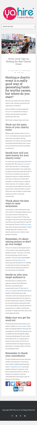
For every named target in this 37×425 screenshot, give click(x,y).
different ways (26, 224)
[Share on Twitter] (13, 383)
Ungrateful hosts (16, 367)
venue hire (21, 260)
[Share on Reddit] (23, 383)
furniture (8, 111)
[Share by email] (21, 389)
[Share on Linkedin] (16, 389)
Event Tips (20, 72)
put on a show (25, 164)
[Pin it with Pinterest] (28, 383)
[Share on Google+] (18, 383)
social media (21, 326)
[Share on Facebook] (7, 383)
